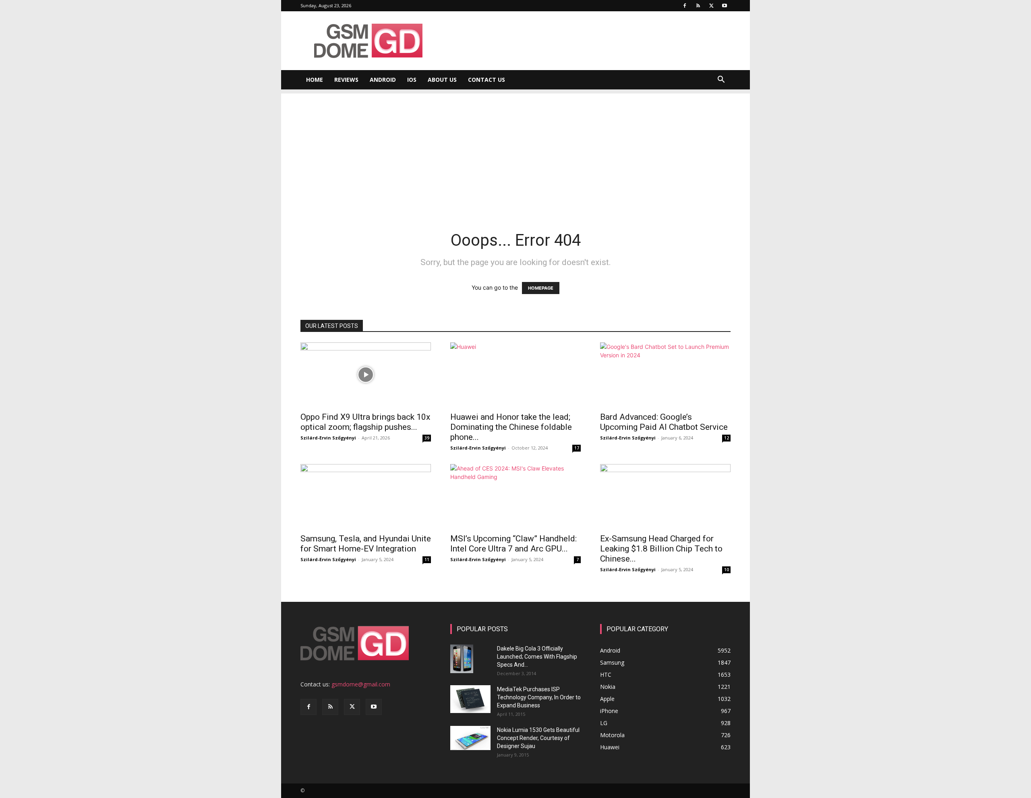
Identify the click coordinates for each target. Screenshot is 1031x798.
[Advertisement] (515, 149)
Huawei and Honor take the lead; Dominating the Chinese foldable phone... (511, 427)
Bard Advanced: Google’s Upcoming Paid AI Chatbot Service (664, 422)
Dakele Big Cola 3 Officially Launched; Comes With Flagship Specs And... (537, 656)
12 (726, 438)
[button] (721, 80)
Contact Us (486, 79)
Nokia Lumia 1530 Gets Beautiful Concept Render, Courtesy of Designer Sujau (538, 738)
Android (383, 79)
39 (426, 438)
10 (726, 569)
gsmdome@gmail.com (360, 684)
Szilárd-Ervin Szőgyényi (328, 438)
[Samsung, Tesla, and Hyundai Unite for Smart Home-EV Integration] (365, 496)
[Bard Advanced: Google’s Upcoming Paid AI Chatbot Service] (665, 374)
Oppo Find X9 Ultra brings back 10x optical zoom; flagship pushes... (365, 422)
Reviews (346, 79)
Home (314, 79)
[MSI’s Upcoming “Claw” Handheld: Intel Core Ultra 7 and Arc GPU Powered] (515, 496)
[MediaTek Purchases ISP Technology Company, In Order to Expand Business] (470, 699)
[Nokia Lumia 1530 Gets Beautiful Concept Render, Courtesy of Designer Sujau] (470, 738)
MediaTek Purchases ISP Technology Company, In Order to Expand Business (539, 697)
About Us (442, 79)
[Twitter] (711, 5)
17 (576, 448)
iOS (411, 79)
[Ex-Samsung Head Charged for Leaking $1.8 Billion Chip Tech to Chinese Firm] (665, 496)
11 (426, 559)
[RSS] (698, 5)
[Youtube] (724, 5)
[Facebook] (685, 5)
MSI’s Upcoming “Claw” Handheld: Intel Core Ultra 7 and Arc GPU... (513, 543)
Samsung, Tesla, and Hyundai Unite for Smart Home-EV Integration (365, 543)
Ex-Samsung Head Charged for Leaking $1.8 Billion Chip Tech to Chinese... (661, 549)
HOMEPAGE (540, 288)
